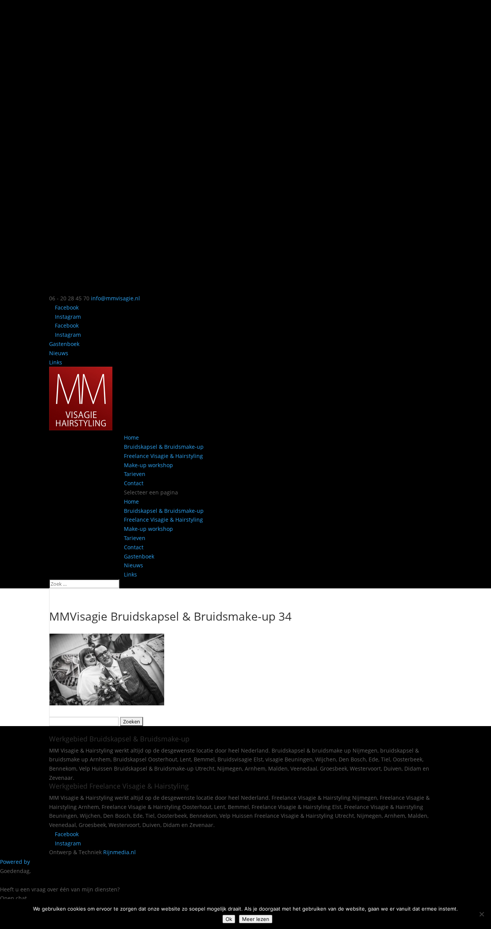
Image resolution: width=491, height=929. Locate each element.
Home (131, 437)
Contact (133, 483)
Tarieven (134, 474)
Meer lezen (255, 919)
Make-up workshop (148, 465)
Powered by (15, 861)
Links (55, 362)
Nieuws (58, 353)
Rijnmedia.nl (119, 852)
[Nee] (481, 914)
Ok (229, 919)
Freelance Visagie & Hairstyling (163, 456)
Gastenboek (64, 344)
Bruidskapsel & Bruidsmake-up (164, 446)
